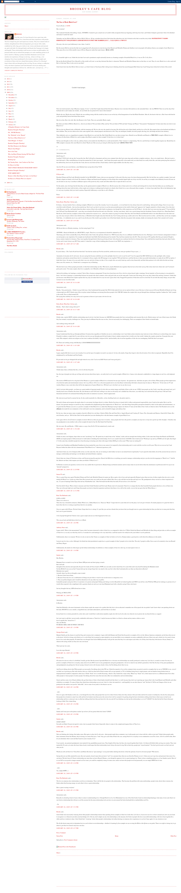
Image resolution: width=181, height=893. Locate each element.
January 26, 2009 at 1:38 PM (67, 627)
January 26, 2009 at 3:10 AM (67, 197)
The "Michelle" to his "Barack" (17, 135)
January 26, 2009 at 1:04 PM (67, 523)
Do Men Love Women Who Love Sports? (19, 178)
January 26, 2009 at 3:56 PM (67, 704)
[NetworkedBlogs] (27, 279)
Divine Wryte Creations (14, 213)
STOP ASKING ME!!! (14, 173)
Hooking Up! (12, 159)
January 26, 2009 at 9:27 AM (67, 244)
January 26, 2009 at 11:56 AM (68, 429)
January (10, 125)
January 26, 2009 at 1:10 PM (67, 550)
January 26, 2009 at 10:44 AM (68, 326)
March (10, 119)
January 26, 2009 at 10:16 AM (68, 282)
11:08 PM (68, 26)
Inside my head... (12, 226)
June (9, 111)
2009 (8, 92)
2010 (8, 90)
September (11, 103)
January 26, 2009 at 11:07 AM (68, 362)
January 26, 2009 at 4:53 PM (67, 790)
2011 (8, 87)
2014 (8, 79)
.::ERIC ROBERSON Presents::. (16, 232)
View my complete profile (14, 70)
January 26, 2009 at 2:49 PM (67, 653)
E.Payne (58, 174)
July (9, 108)
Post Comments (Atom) (70, 840)
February (11, 122)
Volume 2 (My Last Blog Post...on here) (17, 227)
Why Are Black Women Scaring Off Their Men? (21, 154)
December (11, 95)
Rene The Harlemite (62, 495)
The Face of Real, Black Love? (66, 22)
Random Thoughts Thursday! (16, 130)
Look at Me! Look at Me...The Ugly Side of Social (19, 209)
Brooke (58, 249)
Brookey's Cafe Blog (90, 9)
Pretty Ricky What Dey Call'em (65, 202)
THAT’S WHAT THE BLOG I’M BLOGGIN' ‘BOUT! (22, 168)
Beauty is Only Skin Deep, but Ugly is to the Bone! (22, 176)
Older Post (173, 836)
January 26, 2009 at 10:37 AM (68, 309)
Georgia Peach (60, 632)
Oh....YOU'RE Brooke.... (14, 132)
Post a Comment (61, 833)
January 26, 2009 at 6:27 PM (67, 828)
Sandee (58, 555)
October (10, 100)
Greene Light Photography (15, 219)
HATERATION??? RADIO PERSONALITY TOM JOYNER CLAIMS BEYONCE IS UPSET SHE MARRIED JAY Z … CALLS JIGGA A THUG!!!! (112, 39)
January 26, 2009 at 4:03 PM (67, 727)
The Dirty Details (12, 246)
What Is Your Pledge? (14, 149)
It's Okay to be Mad (13, 165)
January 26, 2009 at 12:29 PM (67, 469)
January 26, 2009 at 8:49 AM (67, 221)
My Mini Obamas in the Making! (17, 146)
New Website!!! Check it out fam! (15, 233)
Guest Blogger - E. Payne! (15, 140)
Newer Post (59, 836)
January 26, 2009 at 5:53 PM (67, 807)
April (10, 116)
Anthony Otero (60, 527)
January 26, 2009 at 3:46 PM (67, 687)
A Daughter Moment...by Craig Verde (18, 127)
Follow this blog (27, 281)
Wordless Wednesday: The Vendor (15, 221)
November (11, 97)
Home (116, 836)
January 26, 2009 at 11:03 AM (68, 345)
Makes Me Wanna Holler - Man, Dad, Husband (20, 207)
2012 (8, 84)
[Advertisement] (72, 871)
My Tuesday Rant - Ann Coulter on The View (21, 162)
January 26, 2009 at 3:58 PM (67, 714)
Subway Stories (11, 215)
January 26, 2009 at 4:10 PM (67, 763)
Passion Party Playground (14, 238)
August (10, 106)
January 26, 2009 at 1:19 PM (67, 595)
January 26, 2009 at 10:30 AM (68, 299)
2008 (8, 183)
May (9, 114)
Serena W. (59, 474)
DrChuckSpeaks (11, 192)
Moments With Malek (13, 200)
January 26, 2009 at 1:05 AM (67, 169)
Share (58, 853)
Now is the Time (12, 151)
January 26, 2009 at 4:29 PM (67, 773)
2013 (8, 81)
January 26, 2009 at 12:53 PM (67, 491)
